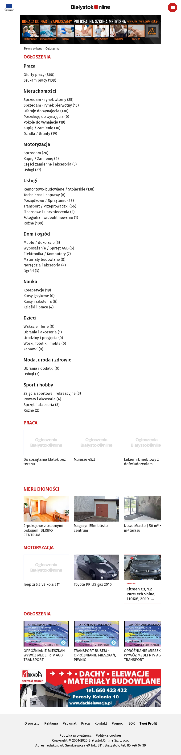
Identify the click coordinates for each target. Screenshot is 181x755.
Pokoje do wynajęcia (41, 122)
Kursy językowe (36, 296)
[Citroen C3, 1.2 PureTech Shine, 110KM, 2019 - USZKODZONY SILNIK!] (146, 567)
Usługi (29, 170)
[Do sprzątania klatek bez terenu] (46, 443)
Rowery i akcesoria (40, 399)
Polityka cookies (109, 735)
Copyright (59, 740)
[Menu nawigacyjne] (172, 7)
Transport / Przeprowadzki (46, 206)
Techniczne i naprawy (42, 195)
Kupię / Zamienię (38, 128)
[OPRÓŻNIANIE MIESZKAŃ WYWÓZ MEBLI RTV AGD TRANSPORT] (46, 634)
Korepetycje (34, 290)
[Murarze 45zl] (96, 443)
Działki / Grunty (37, 133)
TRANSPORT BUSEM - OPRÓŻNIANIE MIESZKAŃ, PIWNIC (95, 655)
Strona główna (33, 48)
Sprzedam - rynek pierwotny (48, 105)
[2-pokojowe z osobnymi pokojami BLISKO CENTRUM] (46, 509)
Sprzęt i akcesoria (39, 404)
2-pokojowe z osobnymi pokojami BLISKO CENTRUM (43, 530)
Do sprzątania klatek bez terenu (45, 461)
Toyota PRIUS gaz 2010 (93, 584)
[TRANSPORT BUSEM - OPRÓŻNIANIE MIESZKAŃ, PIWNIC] (96, 634)
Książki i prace (36, 307)
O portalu (32, 723)
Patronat (69, 723)
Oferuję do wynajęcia (41, 111)
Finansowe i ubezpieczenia (46, 212)
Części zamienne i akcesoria (47, 164)
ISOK (131, 723)
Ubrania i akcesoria (40, 332)
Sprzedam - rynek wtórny (45, 99)
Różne (29, 223)
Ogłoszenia (52, 48)
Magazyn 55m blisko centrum (91, 527)
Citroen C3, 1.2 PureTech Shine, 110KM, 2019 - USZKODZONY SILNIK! (146, 594)
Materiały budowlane (42, 259)
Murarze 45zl (84, 459)
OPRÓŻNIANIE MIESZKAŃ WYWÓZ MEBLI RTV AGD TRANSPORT (44, 655)
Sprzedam (32, 153)
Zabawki (31, 349)
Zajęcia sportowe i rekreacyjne (50, 393)
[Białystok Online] (90, 7)
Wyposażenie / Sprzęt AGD (46, 248)
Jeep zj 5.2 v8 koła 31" (42, 584)
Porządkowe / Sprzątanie (45, 200)
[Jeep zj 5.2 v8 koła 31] (46, 567)
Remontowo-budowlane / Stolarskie (54, 189)
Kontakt (101, 723)
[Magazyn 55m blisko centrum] (96, 509)
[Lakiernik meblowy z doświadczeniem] (146, 443)
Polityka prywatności (75, 735)
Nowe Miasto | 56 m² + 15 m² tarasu (145, 527)
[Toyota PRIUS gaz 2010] (96, 567)
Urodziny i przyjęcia (41, 338)
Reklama (51, 723)
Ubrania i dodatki (39, 368)
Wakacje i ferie (36, 326)
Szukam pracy (35, 80)
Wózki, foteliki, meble (42, 343)
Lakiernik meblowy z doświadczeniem (141, 461)
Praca (85, 723)
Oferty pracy (34, 74)
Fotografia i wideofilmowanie (48, 217)
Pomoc (117, 723)
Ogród (29, 271)
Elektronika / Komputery (45, 254)
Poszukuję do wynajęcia (44, 116)
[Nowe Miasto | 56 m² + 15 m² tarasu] (146, 509)
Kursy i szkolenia (38, 301)
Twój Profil (148, 723)
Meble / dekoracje (39, 242)
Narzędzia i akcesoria (42, 265)
